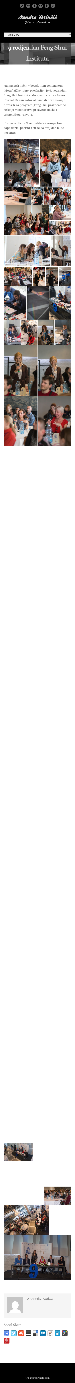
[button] (21, 151)
